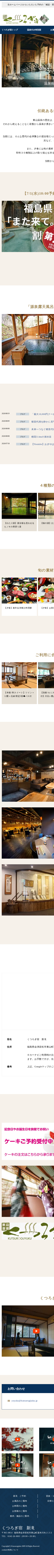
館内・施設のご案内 (19, 1516)
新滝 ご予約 (19, 1496)
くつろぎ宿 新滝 (18, 1528)
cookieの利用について (10, 1550)
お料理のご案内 (19, 1506)
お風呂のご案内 (19, 1501)
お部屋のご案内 (19, 1511)
